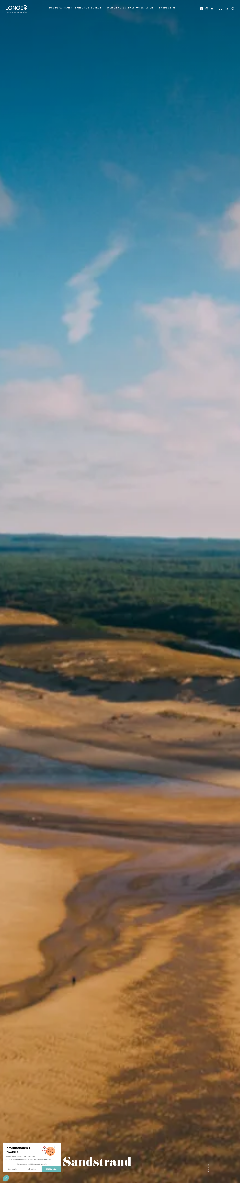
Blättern (208, 1168)
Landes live (167, 8)
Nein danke (13, 1169)
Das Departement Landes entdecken (75, 8)
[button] (5, 1178)
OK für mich (51, 1169)
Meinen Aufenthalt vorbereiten (130, 8)
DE (220, 9)
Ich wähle (32, 1169)
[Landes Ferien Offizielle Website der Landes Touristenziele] (16, 8)
